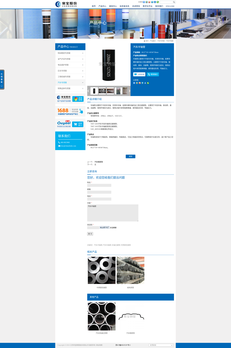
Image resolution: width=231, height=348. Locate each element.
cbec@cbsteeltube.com (68, 146)
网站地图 (99, 345)
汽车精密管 (98, 162)
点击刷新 (113, 228)
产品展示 (153, 41)
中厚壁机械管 (102, 288)
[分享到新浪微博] (149, 2)
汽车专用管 (161, 41)
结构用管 (130, 288)
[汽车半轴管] (94, 91)
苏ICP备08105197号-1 (123, 345)
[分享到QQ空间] (147, 2)
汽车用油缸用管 (102, 333)
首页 (147, 41)
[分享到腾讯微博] (152, 2)
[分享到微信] (158, 2)
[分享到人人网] (155, 2)
